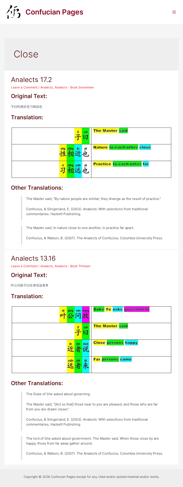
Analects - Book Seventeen (74, 87)
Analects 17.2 (31, 80)
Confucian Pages (54, 12)
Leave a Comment (24, 87)
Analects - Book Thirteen (72, 266)
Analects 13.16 (33, 258)
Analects (46, 87)
